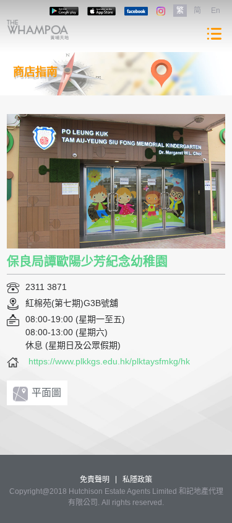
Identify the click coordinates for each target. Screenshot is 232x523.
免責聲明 (95, 479)
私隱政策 (137, 479)
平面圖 (46, 392)
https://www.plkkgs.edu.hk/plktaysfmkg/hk (109, 361)
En (215, 10)
